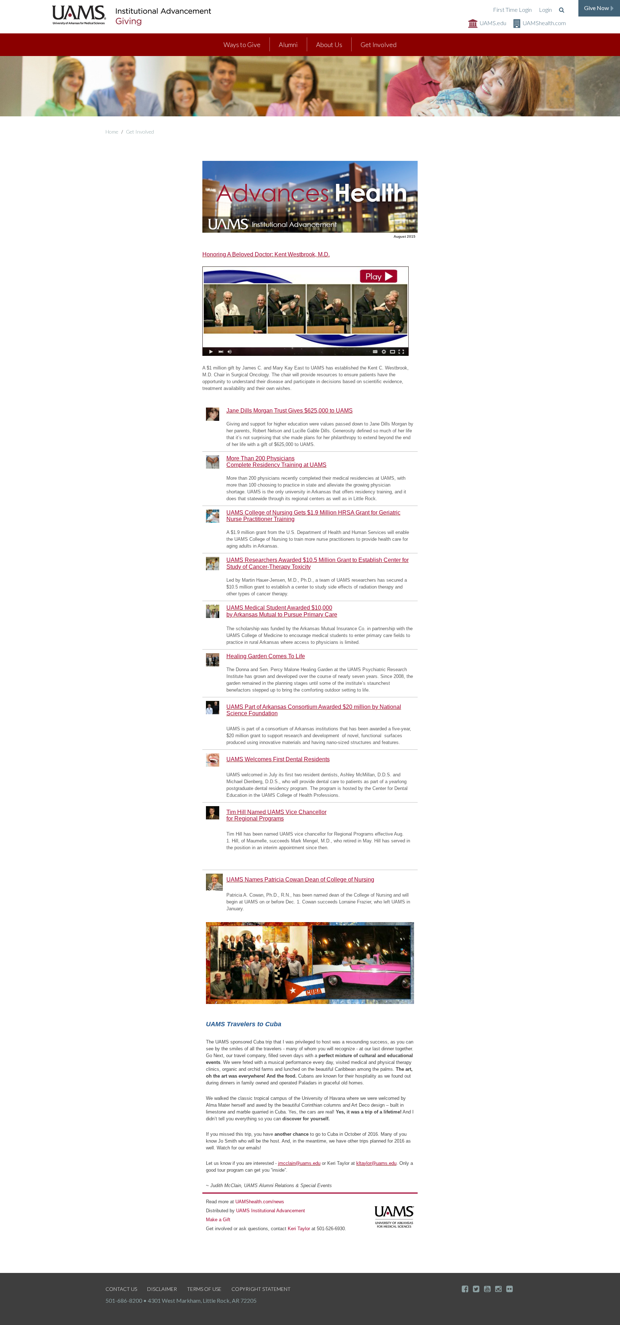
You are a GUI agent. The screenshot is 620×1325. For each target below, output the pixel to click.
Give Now (596, 7)
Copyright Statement (261, 1289)
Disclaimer (162, 1289)
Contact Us (121, 1289)
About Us (329, 44)
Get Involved (378, 44)
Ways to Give (242, 44)
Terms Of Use (204, 1289)
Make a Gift (218, 1219)
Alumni (288, 44)
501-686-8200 (123, 1300)
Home (111, 132)
